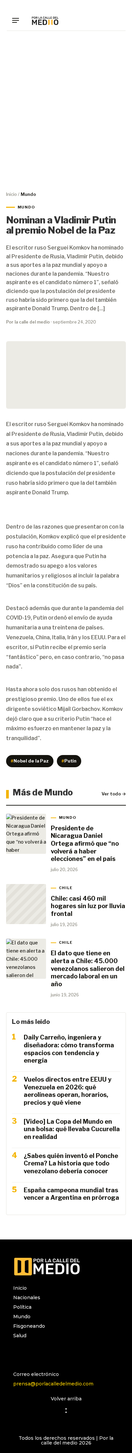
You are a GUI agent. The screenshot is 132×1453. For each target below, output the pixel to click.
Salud (19, 1335)
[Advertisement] (66, 110)
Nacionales (26, 1297)
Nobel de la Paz (30, 761)
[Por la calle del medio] (45, 20)
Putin (69, 761)
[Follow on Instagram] (18, 1353)
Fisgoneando (29, 1326)
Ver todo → (114, 793)
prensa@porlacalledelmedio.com (53, 1384)
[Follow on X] (45, 1353)
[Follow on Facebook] (32, 1353)
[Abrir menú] (18, 20)
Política (22, 1307)
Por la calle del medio (28, 322)
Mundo (21, 1316)
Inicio (11, 194)
